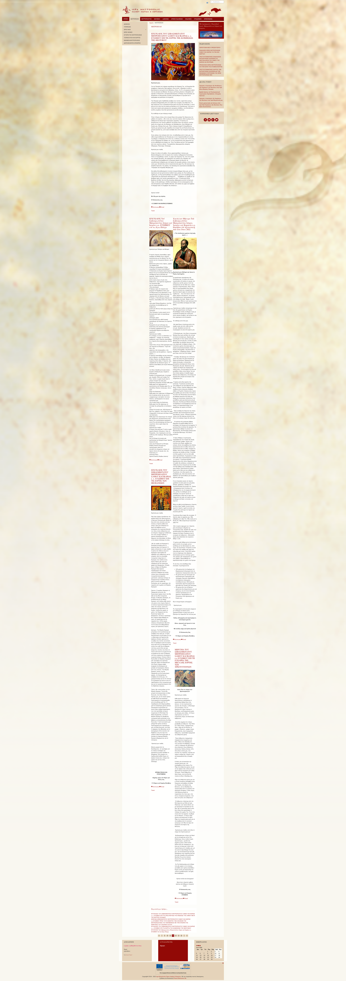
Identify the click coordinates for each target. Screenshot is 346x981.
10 (167, 935)
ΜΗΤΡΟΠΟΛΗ (135, 19)
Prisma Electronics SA (180, 978)
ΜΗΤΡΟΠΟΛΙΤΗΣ (146, 19)
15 (181, 935)
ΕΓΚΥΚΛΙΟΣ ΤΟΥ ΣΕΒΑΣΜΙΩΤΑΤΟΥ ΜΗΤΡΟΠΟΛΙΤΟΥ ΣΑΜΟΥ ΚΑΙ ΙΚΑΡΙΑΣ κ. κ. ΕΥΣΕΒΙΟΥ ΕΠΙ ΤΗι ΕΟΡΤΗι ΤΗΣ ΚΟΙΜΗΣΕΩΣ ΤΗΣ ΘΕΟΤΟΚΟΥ (172, 36)
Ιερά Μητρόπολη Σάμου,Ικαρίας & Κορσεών (168, 976)
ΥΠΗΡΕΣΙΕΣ (127, 27)
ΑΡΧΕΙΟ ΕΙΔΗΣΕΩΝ (177, 19)
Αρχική (151, 23)
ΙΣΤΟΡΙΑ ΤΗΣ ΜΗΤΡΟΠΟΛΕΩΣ (133, 35)
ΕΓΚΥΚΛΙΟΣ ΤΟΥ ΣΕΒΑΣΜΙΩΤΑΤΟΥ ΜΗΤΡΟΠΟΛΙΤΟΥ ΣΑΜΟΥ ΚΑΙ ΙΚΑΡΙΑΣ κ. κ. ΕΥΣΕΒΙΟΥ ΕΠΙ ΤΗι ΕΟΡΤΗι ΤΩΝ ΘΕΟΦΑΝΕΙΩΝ (161, 476)
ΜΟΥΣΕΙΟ (157, 19)
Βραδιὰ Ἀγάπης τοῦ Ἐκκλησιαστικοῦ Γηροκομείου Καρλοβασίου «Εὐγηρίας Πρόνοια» (210, 93)
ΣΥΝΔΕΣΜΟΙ (197, 19)
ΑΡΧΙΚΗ (125, 19)
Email (162, 207)
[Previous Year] (196, 945)
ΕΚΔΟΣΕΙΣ (188, 19)
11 (170, 935)
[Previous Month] (197, 945)
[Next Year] (199, 945)
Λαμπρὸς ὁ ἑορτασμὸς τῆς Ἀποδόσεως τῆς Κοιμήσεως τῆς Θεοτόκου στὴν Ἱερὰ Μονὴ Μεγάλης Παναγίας (210, 87)
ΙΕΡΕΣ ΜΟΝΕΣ (128, 32)
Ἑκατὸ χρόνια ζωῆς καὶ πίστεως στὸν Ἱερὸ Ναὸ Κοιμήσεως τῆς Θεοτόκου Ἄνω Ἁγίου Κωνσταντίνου (210, 104)
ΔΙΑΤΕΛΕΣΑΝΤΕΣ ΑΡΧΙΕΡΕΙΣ (132, 43)
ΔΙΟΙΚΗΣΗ (127, 24)
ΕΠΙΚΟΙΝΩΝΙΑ (208, 19)
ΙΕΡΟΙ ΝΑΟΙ (127, 29)
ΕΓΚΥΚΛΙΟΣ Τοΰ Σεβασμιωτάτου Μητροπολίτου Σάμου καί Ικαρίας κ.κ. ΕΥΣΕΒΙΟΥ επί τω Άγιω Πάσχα (160, 223)
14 (178, 935)
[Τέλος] (187, 935)
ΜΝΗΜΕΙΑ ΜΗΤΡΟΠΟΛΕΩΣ (132, 40)
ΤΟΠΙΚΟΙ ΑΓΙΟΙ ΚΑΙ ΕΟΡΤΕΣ (132, 37)
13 (176, 935)
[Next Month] (200, 945)
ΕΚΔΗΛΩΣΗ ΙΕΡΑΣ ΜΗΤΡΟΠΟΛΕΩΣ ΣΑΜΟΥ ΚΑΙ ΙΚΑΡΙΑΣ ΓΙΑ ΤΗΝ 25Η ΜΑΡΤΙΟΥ (209, 52)
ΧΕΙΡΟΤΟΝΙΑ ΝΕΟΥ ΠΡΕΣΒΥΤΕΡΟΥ (209, 47)
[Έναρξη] (159, 935)
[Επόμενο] (184, 935)
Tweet (153, 210)
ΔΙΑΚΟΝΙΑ (166, 19)
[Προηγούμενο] (162, 935)
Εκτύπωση (155, 207)
